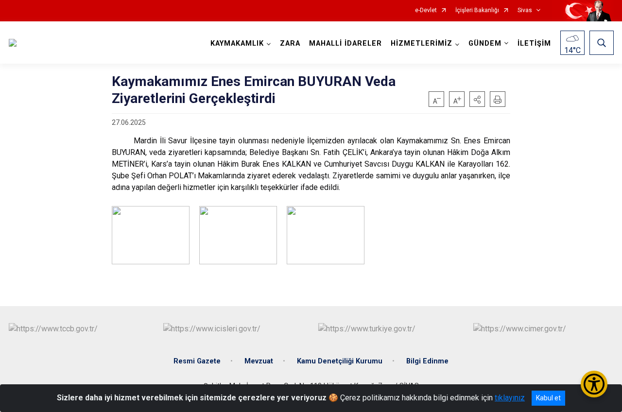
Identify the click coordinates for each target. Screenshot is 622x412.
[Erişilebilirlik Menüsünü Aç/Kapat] (594, 384)
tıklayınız (510, 397)
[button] (477, 99)
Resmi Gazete (197, 361)
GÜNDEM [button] (484, 43)
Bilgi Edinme (427, 361)
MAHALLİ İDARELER (345, 43)
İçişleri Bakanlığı (477, 10)
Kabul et (548, 398)
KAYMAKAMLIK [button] (237, 43)
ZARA (290, 43)
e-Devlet (426, 10)
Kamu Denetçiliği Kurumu (339, 361)
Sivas (525, 10)
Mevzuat (258, 361)
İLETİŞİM (534, 43)
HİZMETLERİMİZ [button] (421, 43)
